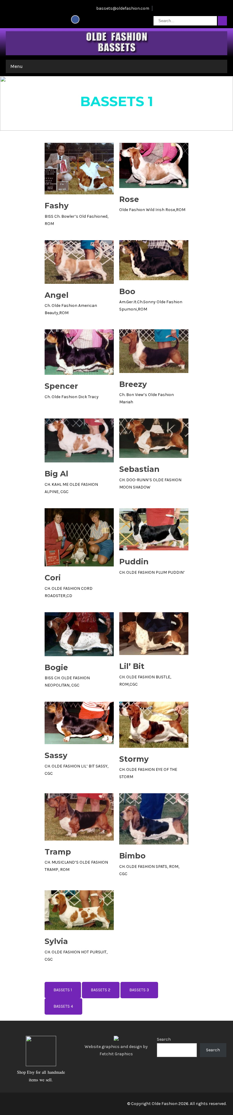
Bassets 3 (139, 990)
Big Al (56, 473)
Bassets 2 (100, 990)
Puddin (134, 561)
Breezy (133, 384)
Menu (16, 66)
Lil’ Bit (131, 666)
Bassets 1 (63, 990)
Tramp (58, 851)
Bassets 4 (63, 1006)
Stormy (134, 759)
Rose (129, 199)
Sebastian (139, 469)
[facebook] (75, 19)
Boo (127, 291)
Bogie (56, 667)
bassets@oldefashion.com (122, 8)
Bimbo (132, 855)
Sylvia (56, 941)
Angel (57, 295)
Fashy (57, 205)
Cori (53, 577)
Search (164, 1039)
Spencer (61, 386)
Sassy (56, 755)
